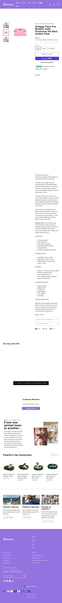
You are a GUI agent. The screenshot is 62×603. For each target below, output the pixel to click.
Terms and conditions (37, 555)
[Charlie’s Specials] (31, 500)
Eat (29, 2)
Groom (34, 2)
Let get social (48, 521)
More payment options (47, 62)
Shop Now (27, 517)
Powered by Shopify (31, 597)
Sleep (18, 2)
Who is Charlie (6, 553)
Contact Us (6, 560)
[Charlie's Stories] (12, 500)
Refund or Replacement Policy (39, 560)
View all (55, 454)
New (17, 6)
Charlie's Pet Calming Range (46, 23)
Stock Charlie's (7, 558)
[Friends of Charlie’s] (50, 500)
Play (24, 2)
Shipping (44, 39)
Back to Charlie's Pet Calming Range (32, 383)
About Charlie (6, 563)
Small (38, 48)
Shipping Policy (36, 558)
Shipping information (45, 319)
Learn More (8, 517)
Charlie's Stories (7, 555)
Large (44, 48)
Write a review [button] (31, 408)
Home (36, 23)
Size (37, 45)
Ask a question (42, 323)
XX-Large (51, 48)
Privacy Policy (35, 562)
